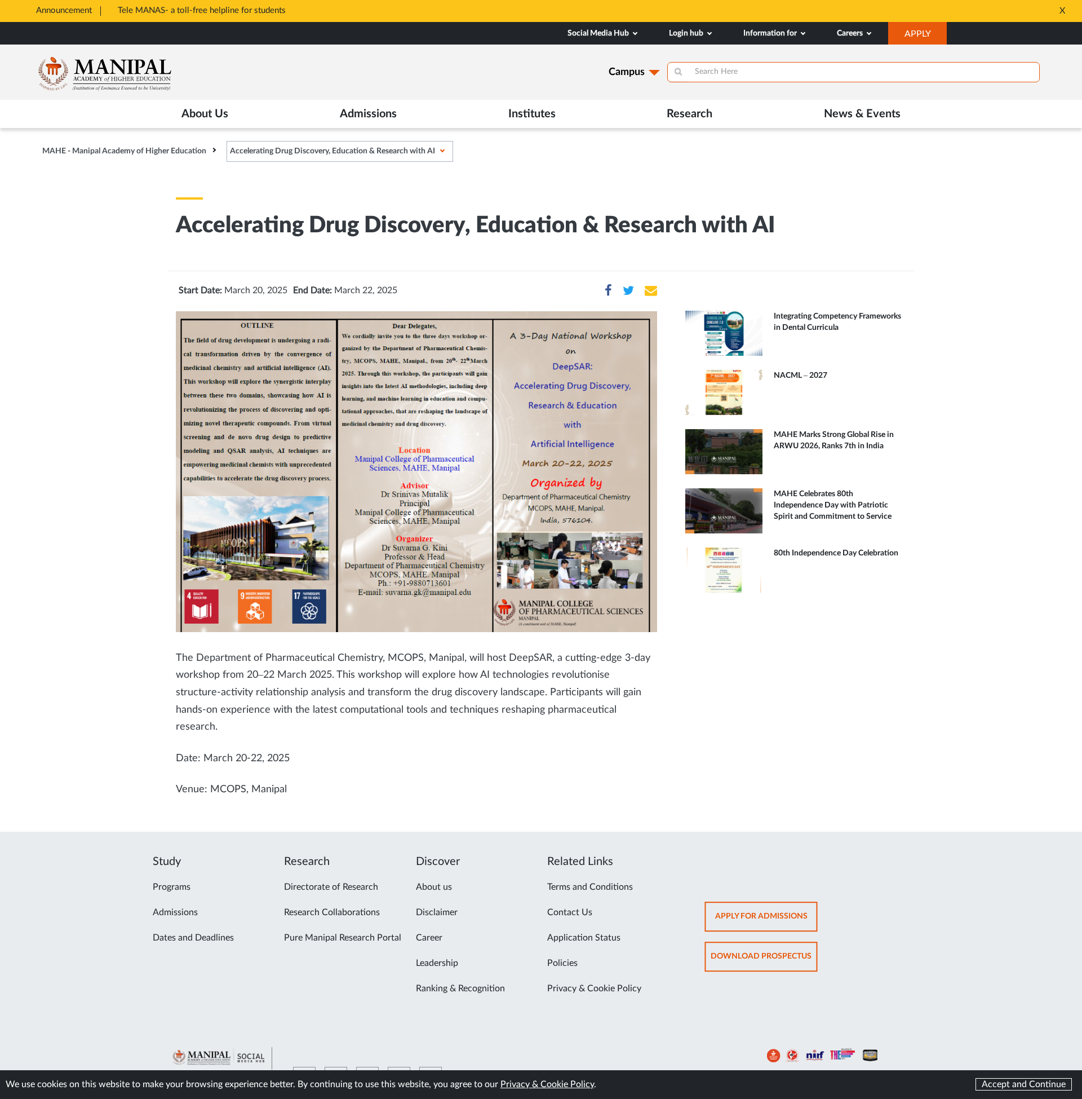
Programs (171, 886)
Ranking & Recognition (460, 988)
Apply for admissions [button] (766, 922)
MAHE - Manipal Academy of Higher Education (124, 151)
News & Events (862, 114)
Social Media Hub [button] (599, 33)
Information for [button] (771, 33)
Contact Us (569, 912)
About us (434, 886)
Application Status (583, 937)
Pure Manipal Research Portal (342, 937)
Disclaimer (437, 912)
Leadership (437, 963)
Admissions (175, 912)
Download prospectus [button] (764, 962)
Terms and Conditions (590, 886)
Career (429, 937)
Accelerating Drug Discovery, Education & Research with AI (332, 151)
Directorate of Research (331, 886)
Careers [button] (850, 33)
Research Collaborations (332, 912)
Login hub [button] (687, 33)
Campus (627, 72)
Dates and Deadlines (193, 937)
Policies (562, 963)
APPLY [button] (925, 37)
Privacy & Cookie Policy (594, 988)
